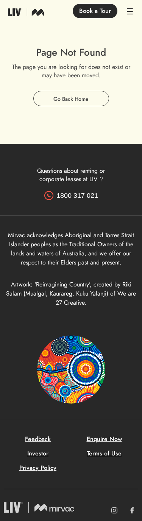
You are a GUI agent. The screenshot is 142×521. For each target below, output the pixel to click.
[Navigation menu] (132, 11)
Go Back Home (71, 99)
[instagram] (114, 510)
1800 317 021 (77, 195)
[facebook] (132, 510)
